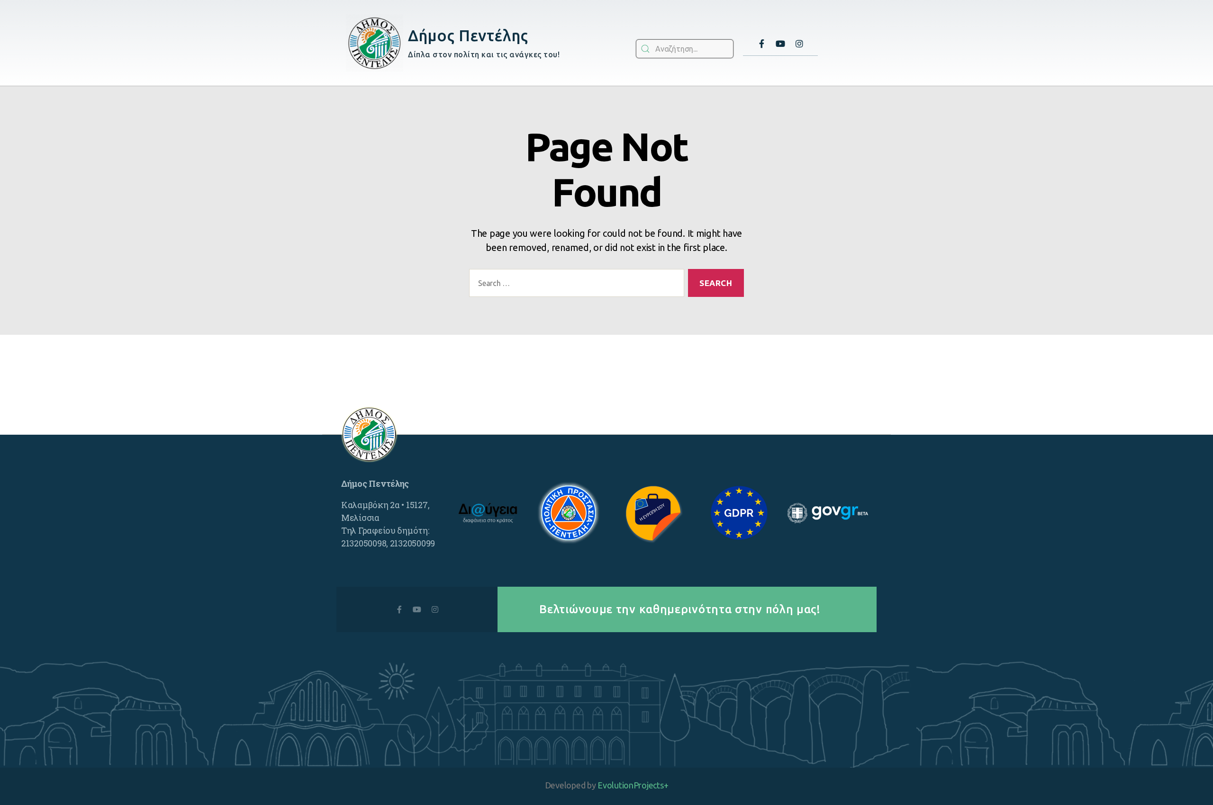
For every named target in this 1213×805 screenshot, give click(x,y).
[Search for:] (574, 285)
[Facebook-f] (761, 43)
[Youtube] (780, 43)
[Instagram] (799, 43)
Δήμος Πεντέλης (468, 35)
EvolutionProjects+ (632, 785)
